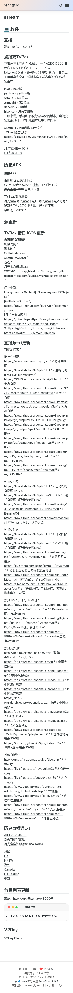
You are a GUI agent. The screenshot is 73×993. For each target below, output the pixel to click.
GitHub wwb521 (15, 258)
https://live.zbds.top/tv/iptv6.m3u (28, 543)
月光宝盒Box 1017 (16, 148)
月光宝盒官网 (14, 315)
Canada (9, 869)
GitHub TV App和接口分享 (22, 128)
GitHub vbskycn (15, 253)
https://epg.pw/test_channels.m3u (28, 662)
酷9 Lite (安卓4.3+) (17, 47)
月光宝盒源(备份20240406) (23, 844)
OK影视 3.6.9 (13, 153)
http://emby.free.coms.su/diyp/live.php (31, 759)
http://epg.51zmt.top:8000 (32, 898)
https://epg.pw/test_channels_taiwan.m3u (34, 689)
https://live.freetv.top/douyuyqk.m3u (30, 778)
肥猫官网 (10, 244)
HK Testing (11, 874)
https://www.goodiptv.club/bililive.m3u (31, 796)
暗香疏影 (49, 969)
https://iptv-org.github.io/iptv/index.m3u (32, 743)
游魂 (7, 262)
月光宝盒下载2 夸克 (52, 201)
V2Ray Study (13, 938)
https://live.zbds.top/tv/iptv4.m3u (28, 495)
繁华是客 (11, 6)
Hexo (24, 981)
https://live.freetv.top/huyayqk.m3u (29, 768)
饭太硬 (8, 248)
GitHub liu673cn (16, 301)
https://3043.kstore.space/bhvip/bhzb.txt (34, 379)
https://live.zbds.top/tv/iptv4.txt (27, 370)
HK (6, 856)
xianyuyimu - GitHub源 (20, 292)
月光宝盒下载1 (26, 201)
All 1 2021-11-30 (15, 835)
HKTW (8, 860)
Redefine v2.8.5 (48, 981)
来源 (36, 185)
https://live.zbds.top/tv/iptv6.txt (27, 534)
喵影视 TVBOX (14, 210)
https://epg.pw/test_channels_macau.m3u (34, 680)
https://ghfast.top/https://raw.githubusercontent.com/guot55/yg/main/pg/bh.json (36, 274)
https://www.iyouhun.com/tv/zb (26, 361)
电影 (7, 878)
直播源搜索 (11, 349)
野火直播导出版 (14, 839)
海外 (7, 865)
